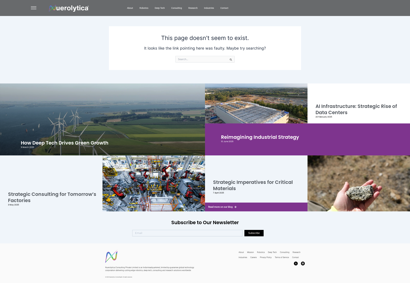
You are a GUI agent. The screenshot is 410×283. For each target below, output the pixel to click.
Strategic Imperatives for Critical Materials (253, 185)
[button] (33, 8)
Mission (250, 252)
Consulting (176, 8)
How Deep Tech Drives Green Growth (64, 142)
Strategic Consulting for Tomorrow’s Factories (52, 197)
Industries (209, 8)
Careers (253, 257)
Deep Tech (160, 8)
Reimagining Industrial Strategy (260, 137)
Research (193, 8)
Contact (224, 8)
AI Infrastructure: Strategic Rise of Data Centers (356, 109)
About (130, 8)
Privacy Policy (266, 257)
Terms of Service (282, 257)
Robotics (143, 8)
